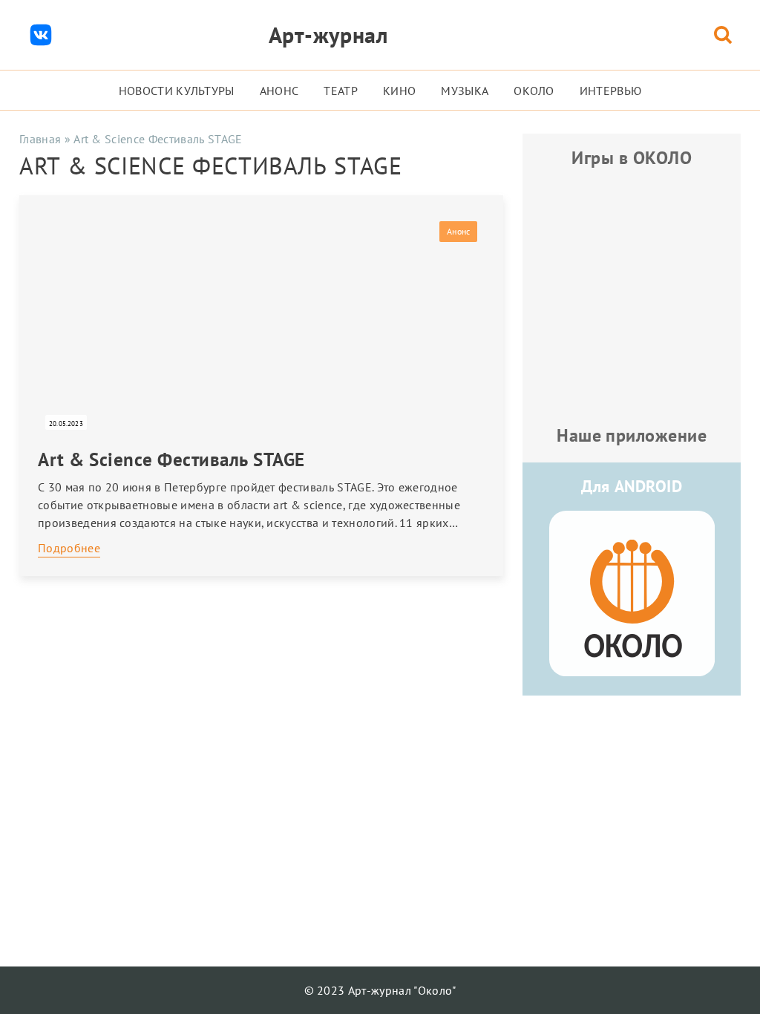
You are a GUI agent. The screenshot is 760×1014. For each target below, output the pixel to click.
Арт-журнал (328, 34)
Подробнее (69, 547)
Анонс (279, 90)
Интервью (611, 90)
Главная (40, 138)
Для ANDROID (631, 486)
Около (534, 90)
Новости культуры (177, 90)
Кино (399, 90)
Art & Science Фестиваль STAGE (171, 459)
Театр (341, 90)
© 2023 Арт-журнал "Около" (380, 990)
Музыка (464, 90)
